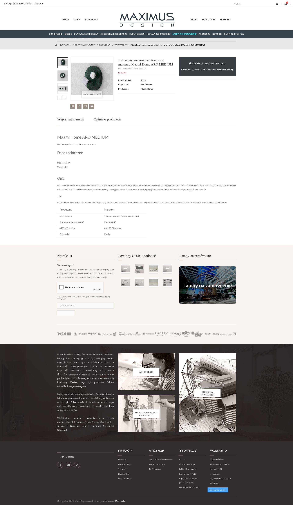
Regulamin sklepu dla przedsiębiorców (188, 480)
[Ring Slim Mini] (139, 282)
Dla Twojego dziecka (86, 34)
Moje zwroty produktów (219, 464)
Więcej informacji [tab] (70, 119)
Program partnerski (187, 474)
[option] (62, 62)
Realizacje (208, 19)
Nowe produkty (124, 464)
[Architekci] (146, 371)
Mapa (194, 19)
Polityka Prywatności (188, 469)
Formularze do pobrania (189, 487)
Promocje (204, 34)
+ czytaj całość (67, 457)
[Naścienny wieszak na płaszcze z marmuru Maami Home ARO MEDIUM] (62, 62)
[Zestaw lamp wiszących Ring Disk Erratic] (153, 268)
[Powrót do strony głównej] (56, 45)
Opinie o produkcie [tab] (107, 119)
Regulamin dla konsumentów (161, 459)
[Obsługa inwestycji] (207, 392)
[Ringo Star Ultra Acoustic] (139, 268)
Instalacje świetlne (158, 34)
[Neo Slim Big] (167, 268)
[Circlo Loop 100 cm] (167, 282)
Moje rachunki (216, 469)
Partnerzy (91, 19)
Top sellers (122, 469)
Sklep (76, 19)
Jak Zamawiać (155, 469)
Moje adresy (215, 474)
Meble (68, 34)
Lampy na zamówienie (185, 34)
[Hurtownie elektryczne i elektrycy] (146, 413)
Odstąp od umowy (218, 490)
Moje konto (218, 450)
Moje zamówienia (217, 459)
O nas (65, 19)
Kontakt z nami (124, 478)
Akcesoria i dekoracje (114, 34)
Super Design (137, 34)
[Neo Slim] (125, 268)
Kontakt (225, 19)
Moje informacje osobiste (220, 478)
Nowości (217, 34)
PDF (85, 106)
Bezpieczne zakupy (157, 464)
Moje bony (214, 483)
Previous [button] (59, 98)
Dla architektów (234, 34)
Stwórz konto (25, 3)
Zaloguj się (10, 3)
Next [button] (65, 98)
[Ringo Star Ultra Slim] (125, 282)
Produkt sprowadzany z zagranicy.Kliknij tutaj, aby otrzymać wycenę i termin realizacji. (207, 66)
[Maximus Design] (146, 20)
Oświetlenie (56, 34)
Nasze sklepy (124, 474)
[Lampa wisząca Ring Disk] (153, 282)
